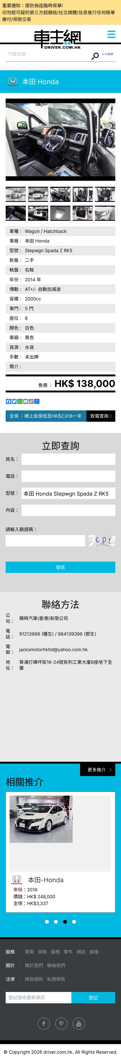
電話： (12, 476)
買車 (29, 952)
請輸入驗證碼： (22, 529)
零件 (68, 952)
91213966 (29, 634)
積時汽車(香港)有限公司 (43, 618)
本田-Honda (45, 880)
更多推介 (97, 770)
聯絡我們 (56, 965)
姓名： (12, 459)
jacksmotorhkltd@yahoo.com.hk (53, 649)
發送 (60, 567)
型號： (12, 493)
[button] (16, 194)
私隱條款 (56, 979)
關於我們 (34, 965)
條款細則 (34, 979)
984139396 (70, 634)
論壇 (94, 952)
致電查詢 (99, 416)
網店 (81, 952)
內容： (12, 510)
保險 (42, 952)
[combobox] (48, 54)
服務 (55, 952)
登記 (93, 997)
